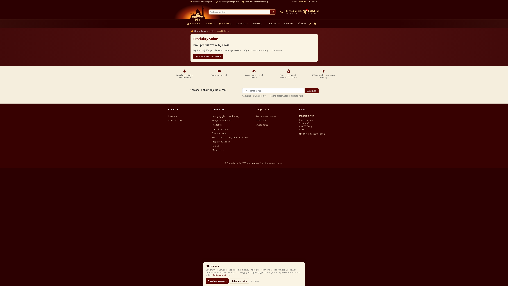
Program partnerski (221, 141)
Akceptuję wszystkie (217, 281)
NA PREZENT (194, 23)
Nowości (210, 23)
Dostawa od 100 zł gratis (202, 2)
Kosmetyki (242, 23)
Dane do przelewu (220, 129)
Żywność (259, 23)
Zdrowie (274, 23)
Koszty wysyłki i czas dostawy (225, 116)
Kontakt (215, 145)
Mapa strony (218, 150)
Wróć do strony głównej (208, 56)
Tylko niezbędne (239, 281)
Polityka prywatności (221, 275)
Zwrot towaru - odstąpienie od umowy (230, 137)
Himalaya (289, 23)
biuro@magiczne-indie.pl (314, 133)
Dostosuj (255, 281)
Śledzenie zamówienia (266, 116)
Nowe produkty (175, 120)
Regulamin (217, 124)
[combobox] (239, 12)
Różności (304, 23)
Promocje (225, 23)
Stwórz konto (262, 124)
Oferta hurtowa (219, 133)
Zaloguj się (261, 120)
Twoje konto (262, 109)
